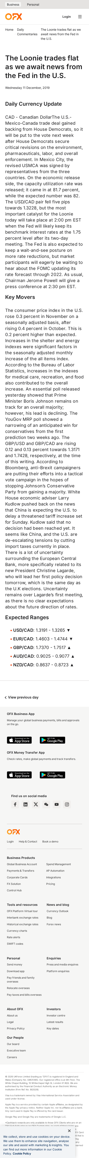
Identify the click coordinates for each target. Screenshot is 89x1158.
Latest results (55, 1022)
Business (13, 4)
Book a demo (50, 841)
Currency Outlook (57, 911)
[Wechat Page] (46, 804)
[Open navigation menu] (80, 17)
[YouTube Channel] (56, 804)
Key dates (53, 1028)
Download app (15, 971)
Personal (33, 4)
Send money (14, 964)
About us (12, 1015)
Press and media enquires (62, 964)
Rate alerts (13, 937)
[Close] (69, 1131)
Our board (13, 1044)
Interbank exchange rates (22, 917)
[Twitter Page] (36, 804)
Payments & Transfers (20, 870)
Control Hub (14, 890)
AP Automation (55, 870)
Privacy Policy (16, 1028)
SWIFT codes (15, 943)
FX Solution (14, 883)
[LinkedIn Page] (25, 804)
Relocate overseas (18, 988)
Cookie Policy (22, 1153)
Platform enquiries (58, 971)
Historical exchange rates (22, 924)
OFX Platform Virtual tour (22, 911)
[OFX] (13, 16)
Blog (49, 917)
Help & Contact (28, 841)
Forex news (54, 924)
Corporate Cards (17, 877)
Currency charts (17, 930)
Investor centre (56, 1015)
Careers (12, 1057)
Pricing (50, 883)
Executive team (16, 1050)
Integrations (53, 877)
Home (9, 29)
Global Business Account (22, 864)
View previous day (22, 697)
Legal (10, 1022)
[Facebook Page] (15, 804)
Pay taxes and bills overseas (24, 994)
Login (66, 16)
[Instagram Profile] (67, 804)
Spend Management (58, 864)
